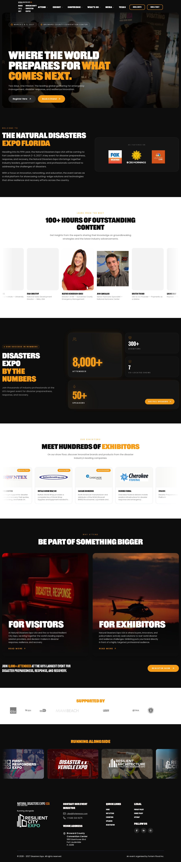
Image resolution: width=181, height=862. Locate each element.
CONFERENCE (74, 7)
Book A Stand (49, 98)
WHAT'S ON (93, 7)
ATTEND (42, 7)
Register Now (161, 668)
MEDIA (108, 7)
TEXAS (122, 7)
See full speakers (158, 401)
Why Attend (110, 813)
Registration (110, 825)
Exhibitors (109, 817)
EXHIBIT (57, 7)
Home (108, 809)
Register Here (20, 98)
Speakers (109, 821)
